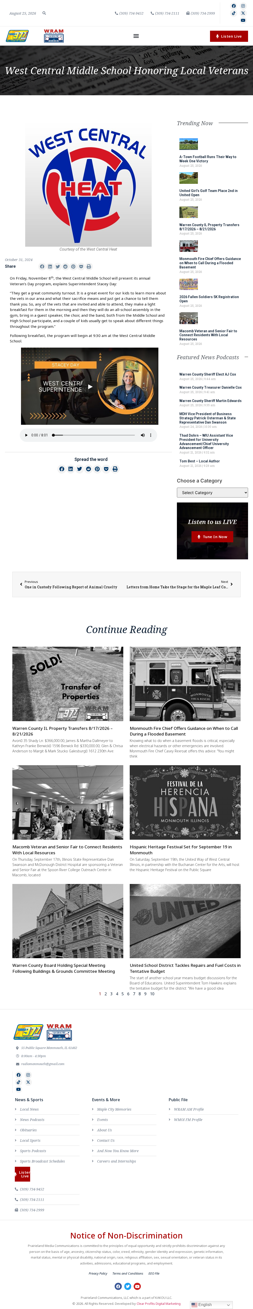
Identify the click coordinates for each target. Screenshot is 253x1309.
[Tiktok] (233, 13)
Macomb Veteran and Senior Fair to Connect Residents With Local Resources (208, 335)
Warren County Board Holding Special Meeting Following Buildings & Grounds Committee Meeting (63, 968)
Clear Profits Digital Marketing (159, 1303)
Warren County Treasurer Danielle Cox (210, 387)
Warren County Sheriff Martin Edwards (210, 401)
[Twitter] (127, 1286)
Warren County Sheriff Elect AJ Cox (207, 374)
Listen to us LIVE (212, 522)
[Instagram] (243, 6)
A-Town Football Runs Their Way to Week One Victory (207, 159)
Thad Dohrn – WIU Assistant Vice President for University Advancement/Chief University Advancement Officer (206, 441)
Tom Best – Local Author (199, 461)
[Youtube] (243, 20)
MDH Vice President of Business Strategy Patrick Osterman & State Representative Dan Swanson (207, 418)
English (204, 1305)
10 (152, 994)
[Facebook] (233, 6)
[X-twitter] (243, 13)
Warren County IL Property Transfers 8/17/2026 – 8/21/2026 (209, 227)
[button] (44, 13)
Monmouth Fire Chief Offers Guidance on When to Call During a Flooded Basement (210, 263)
